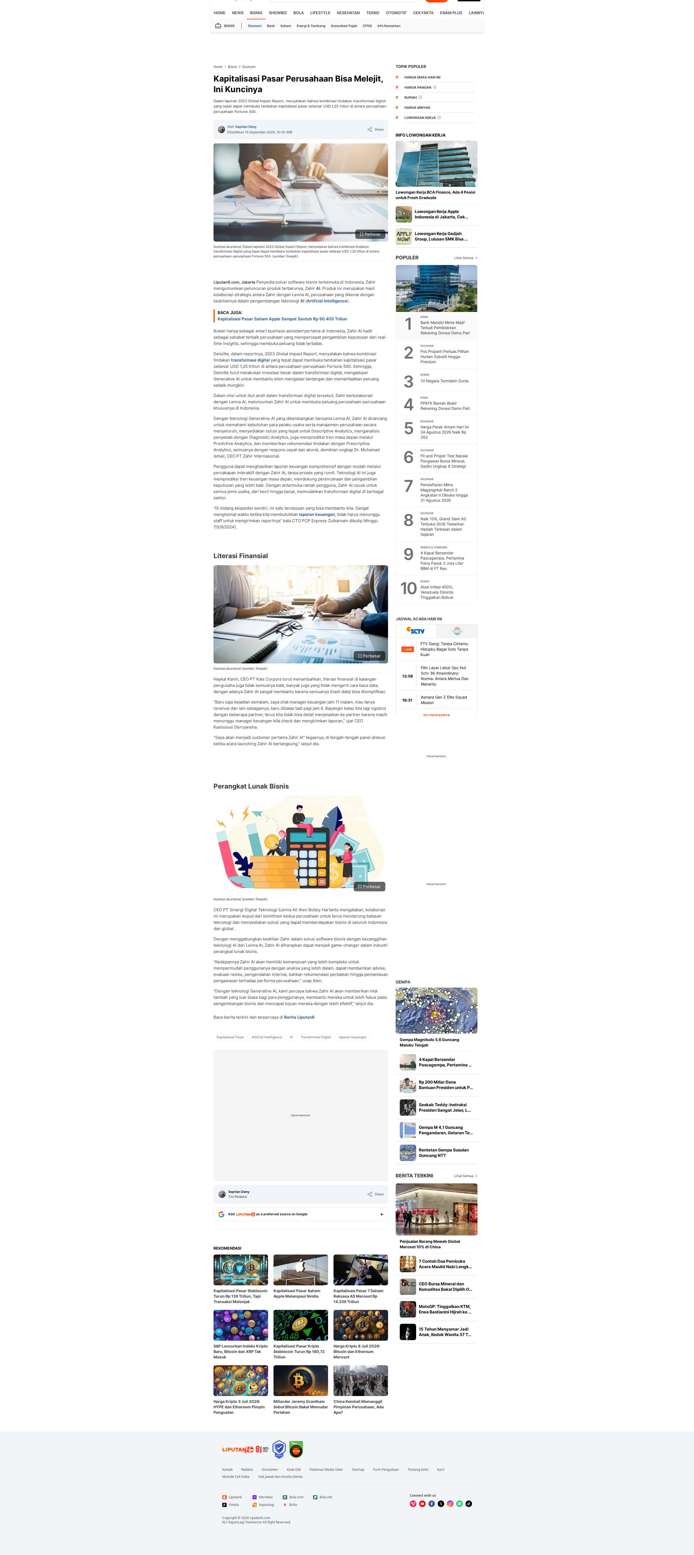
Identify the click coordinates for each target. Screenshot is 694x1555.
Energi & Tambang (311, 26)
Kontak (227, 1469)
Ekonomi (255, 26)
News (238, 12)
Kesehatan (348, 12)
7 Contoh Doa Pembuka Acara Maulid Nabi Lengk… (445, 1264)
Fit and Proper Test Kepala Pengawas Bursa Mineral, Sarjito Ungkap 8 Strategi (444, 460)
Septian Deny (246, 127)
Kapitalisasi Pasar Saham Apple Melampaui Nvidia (297, 1293)
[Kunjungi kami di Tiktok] (468, 1503)
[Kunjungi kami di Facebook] (431, 1503)
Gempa (403, 982)
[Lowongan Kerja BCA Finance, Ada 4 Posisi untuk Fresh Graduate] (436, 164)
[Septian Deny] (221, 129)
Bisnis (256, 12)
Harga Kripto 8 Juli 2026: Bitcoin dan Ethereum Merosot (357, 1351)
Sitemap (358, 1469)
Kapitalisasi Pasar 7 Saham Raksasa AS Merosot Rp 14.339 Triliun (358, 1296)
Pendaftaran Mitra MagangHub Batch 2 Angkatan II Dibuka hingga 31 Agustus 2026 (444, 492)
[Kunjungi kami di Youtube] (422, 1503)
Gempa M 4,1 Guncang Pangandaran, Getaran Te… (446, 1130)
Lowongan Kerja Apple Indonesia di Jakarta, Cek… (441, 214)
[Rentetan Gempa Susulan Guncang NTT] (408, 1153)
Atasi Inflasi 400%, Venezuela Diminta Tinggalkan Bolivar (436, 592)
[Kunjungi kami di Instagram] (450, 1503)
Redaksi (247, 1469)
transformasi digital (250, 360)
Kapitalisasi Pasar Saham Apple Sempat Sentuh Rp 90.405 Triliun (282, 318)
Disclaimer (270, 1469)
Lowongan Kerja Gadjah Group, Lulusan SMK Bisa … (441, 236)
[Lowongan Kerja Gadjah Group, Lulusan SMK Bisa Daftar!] (404, 236)
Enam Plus (451, 12)
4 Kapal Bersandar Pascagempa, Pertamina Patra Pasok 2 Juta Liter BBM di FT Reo (442, 561)
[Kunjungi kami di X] (441, 1503)
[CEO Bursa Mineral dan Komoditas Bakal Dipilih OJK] (408, 1287)
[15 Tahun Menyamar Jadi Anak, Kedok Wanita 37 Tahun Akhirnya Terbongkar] (408, 1332)
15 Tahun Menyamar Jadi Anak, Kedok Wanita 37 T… (445, 1332)
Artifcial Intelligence (327, 300)
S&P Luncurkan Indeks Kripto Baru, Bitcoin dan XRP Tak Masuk (241, 1351)
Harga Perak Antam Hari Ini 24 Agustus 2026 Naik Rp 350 (444, 432)
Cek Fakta (423, 12)
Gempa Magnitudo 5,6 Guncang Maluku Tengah (429, 1042)
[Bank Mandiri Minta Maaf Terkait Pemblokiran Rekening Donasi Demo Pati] (437, 288)
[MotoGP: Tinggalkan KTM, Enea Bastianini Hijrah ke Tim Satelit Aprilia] (408, 1309)
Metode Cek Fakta (236, 1477)
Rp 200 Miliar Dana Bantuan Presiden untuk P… (446, 1084)
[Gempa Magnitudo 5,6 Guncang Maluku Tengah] (436, 1011)
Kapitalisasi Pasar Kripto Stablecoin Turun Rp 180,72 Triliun (299, 1351)
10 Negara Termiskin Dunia (444, 380)
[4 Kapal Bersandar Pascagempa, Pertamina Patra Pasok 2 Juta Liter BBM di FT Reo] (408, 1062)
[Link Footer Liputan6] (245, 1449)
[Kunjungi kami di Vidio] (413, 1503)
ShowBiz (278, 12)
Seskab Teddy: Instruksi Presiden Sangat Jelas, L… (445, 1107)
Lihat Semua (463, 258)
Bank (271, 26)
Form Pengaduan (386, 1469)
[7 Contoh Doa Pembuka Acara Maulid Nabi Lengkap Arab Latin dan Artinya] (408, 1264)
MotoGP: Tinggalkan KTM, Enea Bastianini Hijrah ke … (445, 1309)
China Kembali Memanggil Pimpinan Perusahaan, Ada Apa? (359, 1407)
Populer (407, 257)
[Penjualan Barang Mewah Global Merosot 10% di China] (436, 1209)
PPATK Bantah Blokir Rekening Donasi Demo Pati (445, 406)
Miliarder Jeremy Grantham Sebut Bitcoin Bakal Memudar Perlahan (301, 1407)
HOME (220, 12)
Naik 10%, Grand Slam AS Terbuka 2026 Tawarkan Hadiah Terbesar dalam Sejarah (443, 526)
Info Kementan (388, 26)
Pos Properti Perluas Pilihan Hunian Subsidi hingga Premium (444, 356)
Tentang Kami (418, 1469)
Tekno (372, 12)
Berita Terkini (414, 1175)
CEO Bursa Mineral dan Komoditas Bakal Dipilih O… (445, 1286)
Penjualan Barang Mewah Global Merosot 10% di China (430, 1244)
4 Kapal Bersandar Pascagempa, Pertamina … (445, 1062)
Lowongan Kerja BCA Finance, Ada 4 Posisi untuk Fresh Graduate (435, 195)
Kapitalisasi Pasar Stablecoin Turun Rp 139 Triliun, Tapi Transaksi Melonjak (241, 1296)
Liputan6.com (260, 1517)
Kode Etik (294, 1469)
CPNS (367, 26)
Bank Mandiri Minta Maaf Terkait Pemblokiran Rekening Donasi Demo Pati (445, 327)
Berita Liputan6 (299, 1017)
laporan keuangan (317, 514)
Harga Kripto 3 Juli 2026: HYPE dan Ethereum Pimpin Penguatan (239, 1407)
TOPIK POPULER (411, 66)
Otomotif (396, 12)
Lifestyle (320, 12)
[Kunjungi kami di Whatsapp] (459, 1503)
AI (318, 288)
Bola (298, 12)
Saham (285, 26)
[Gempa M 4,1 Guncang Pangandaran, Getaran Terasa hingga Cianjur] (408, 1130)
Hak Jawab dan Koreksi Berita (280, 1477)
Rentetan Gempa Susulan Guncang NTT (444, 1152)
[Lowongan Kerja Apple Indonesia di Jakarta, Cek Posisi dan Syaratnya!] (404, 214)
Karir (440, 1469)
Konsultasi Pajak (344, 26)
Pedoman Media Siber (326, 1469)
